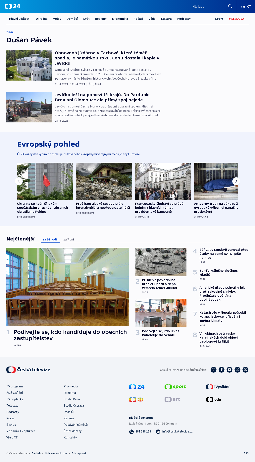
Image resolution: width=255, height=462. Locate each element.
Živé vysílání (14, 393)
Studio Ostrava (74, 405)
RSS (246, 453)
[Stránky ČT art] (172, 399)
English (36, 453)
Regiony (101, 19)
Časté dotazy (72, 431)
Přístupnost (79, 453)
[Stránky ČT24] (136, 386)
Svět (86, 19)
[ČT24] (12, 6)
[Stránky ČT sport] (175, 386)
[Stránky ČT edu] (213, 399)
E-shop (11, 425)
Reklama (70, 393)
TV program (14, 386)
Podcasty (184, 19)
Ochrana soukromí (56, 453)
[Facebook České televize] (221, 369)
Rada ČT (69, 412)
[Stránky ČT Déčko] (136, 399)
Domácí (72, 19)
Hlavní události (19, 19)
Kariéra (69, 418)
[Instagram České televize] (213, 369)
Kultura (166, 19)
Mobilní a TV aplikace (20, 431)
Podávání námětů (76, 425)
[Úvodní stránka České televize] (28, 369)
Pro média (71, 386)
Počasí (138, 19)
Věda (152, 19)
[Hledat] (230, 6)
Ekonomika (120, 19)
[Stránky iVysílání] (218, 386)
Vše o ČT (12, 437)
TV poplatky (14, 399)
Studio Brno (72, 399)
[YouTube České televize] (229, 369)
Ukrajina (42, 19)
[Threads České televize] (245, 369)
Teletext (12, 405)
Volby (57, 19)
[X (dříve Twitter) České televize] (237, 369)
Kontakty (70, 437)
